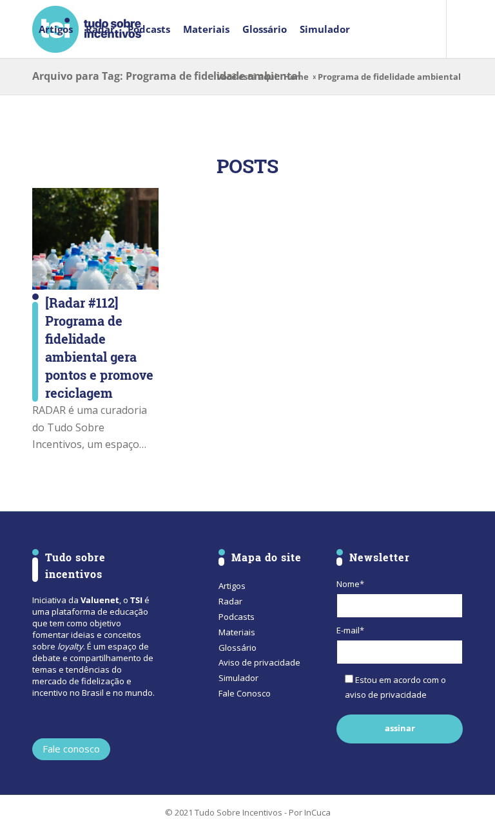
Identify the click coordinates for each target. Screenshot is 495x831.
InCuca (317, 812)
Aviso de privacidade (259, 662)
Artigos (232, 586)
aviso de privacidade (386, 694)
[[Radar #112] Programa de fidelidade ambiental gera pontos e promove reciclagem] (95, 239)
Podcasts (236, 616)
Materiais (236, 632)
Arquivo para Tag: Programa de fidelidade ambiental (166, 76)
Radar (230, 601)
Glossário (237, 647)
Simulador (238, 678)
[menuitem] (55, 29)
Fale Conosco (244, 693)
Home (296, 76)
